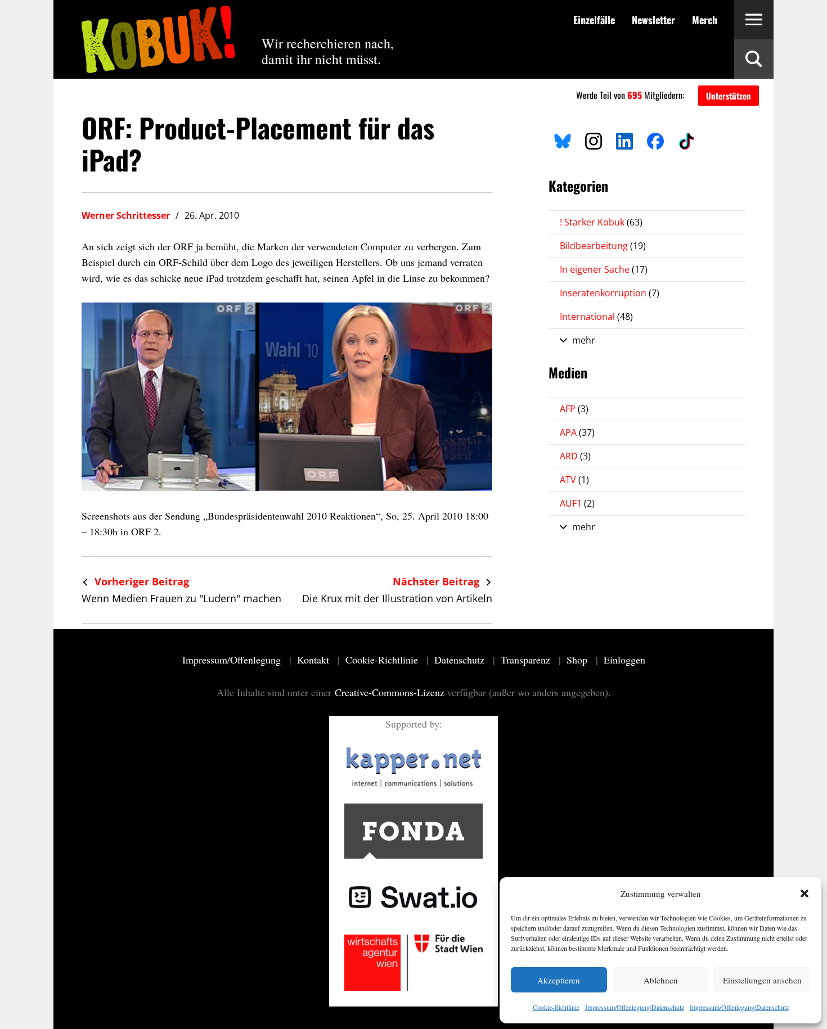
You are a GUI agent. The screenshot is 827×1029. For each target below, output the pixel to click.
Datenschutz (460, 659)
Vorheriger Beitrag (140, 581)
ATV (574, 479)
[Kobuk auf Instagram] (593, 139)
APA (577, 432)
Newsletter (653, 19)
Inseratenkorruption (609, 293)
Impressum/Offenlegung (233, 659)
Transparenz (527, 659)
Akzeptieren (558, 980)
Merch (704, 19)
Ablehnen (661, 980)
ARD (575, 456)
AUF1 (577, 503)
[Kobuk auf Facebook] (655, 139)
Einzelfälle (594, 19)
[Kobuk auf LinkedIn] (624, 139)
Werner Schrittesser (126, 215)
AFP (574, 409)
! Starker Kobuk (601, 222)
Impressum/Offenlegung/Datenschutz (634, 1007)
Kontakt (314, 659)
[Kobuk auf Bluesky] (563, 139)
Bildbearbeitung (603, 246)
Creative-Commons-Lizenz (389, 692)
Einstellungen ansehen (762, 980)
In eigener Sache (604, 269)
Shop (578, 659)
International (596, 316)
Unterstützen (728, 95)
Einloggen (624, 659)
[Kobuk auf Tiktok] (686, 139)
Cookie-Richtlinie (556, 1007)
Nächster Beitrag (437, 581)
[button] (804, 893)
